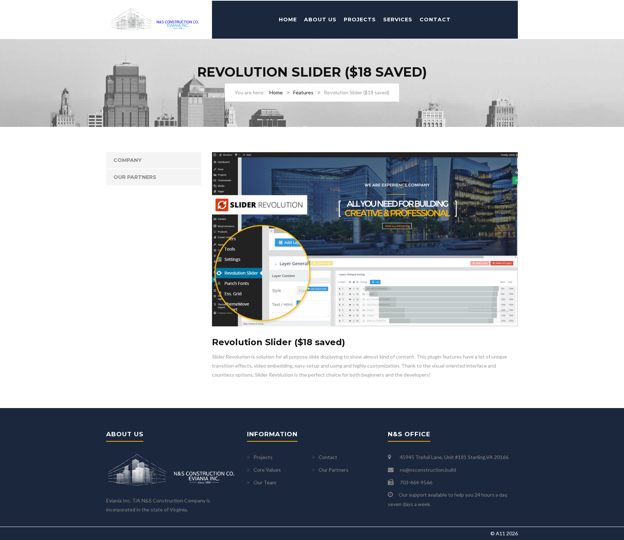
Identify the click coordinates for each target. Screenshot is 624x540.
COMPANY (127, 160)
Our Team (265, 482)
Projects (360, 19)
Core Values (267, 470)
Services (397, 19)
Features (303, 92)
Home (288, 19)
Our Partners (134, 177)
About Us (320, 19)
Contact (435, 19)
